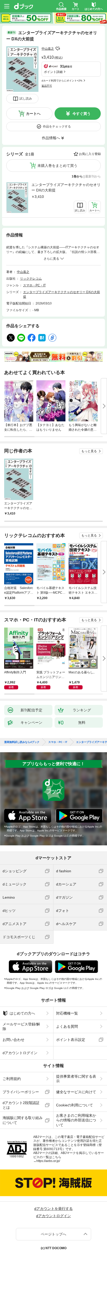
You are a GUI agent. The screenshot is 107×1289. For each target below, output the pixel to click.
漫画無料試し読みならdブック (21, 742)
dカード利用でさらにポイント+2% (62, 80)
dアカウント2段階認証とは (21, 1105)
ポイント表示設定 (70, 1040)
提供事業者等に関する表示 (76, 1078)
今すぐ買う (81, 113)
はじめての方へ (22, 1013)
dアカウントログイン (20, 1053)
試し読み (25, 98)
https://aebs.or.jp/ (48, 1161)
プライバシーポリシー (21, 1092)
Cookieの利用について (74, 1105)
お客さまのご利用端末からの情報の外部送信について (76, 1120)
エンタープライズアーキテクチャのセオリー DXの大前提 (66, 187)
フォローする (57, 48)
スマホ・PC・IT (34, 285)
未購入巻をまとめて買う (57, 165)
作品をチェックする (57, 126)
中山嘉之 (48, 48)
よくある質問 (67, 1026)
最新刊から (93, 176)
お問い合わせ (13, 1040)
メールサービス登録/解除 (21, 1026)
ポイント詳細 (53, 72)
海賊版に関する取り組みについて (23, 1120)
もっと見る (89, 451)
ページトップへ (53, 1234)
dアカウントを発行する (53, 1208)
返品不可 (47, 85)
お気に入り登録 (90, 154)
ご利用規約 (12, 1079)
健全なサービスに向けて (76, 1092)
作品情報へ (51, 138)
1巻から (77, 176)
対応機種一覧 (67, 1013)
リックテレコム (31, 278)
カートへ (33, 113)
